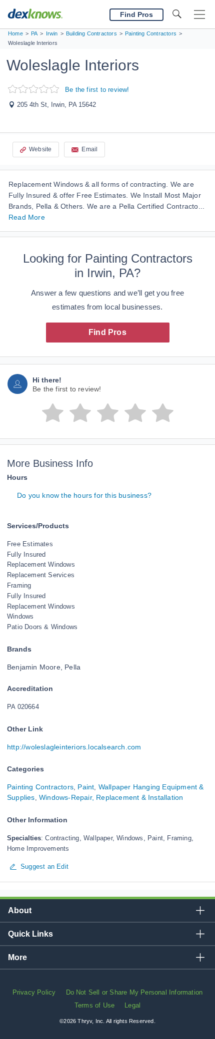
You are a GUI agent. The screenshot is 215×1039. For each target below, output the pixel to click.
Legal (132, 1005)
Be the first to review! (97, 89)
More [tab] (17, 957)
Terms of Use (94, 1005)
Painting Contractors (40, 787)
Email (90, 149)
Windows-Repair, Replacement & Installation (111, 797)
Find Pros (107, 332)
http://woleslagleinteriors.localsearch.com (74, 747)
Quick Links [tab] (30, 934)
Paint (86, 787)
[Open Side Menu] (199, 14)
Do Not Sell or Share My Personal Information (134, 992)
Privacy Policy (34, 992)
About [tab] (20, 910)
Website (40, 149)
